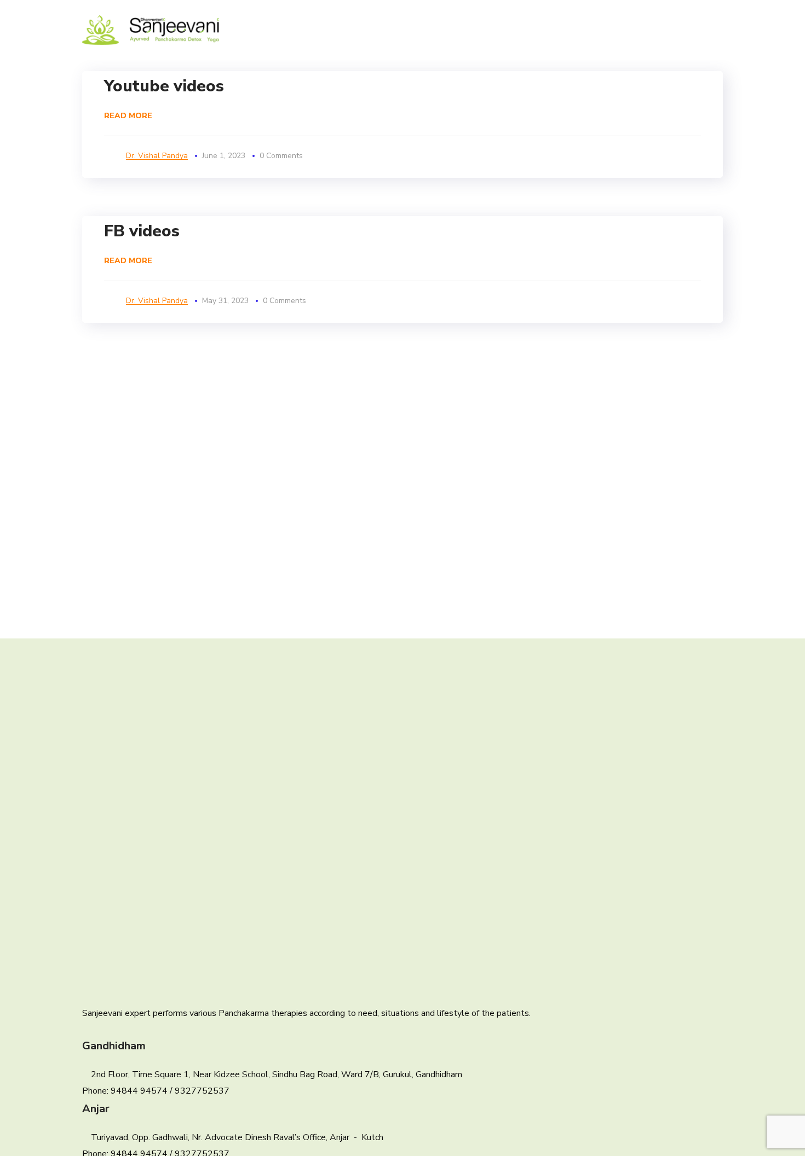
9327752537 (202, 1091)
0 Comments (281, 155)
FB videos (142, 231)
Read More (128, 116)
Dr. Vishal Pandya (157, 155)
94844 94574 (139, 1091)
